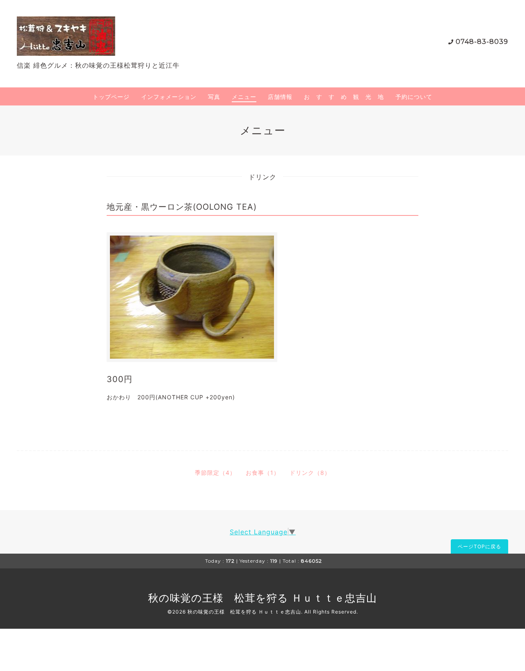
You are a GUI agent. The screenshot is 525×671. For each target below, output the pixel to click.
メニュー (244, 96)
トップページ (111, 96)
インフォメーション (168, 96)
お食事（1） (263, 472)
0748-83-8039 (482, 42)
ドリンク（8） (310, 472)
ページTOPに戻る (479, 546)
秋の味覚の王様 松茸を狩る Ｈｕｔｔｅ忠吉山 (262, 598)
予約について (413, 96)
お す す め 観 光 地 (344, 96)
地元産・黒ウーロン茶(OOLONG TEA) (182, 207)
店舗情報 (280, 96)
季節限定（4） (215, 472)
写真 (214, 96)
